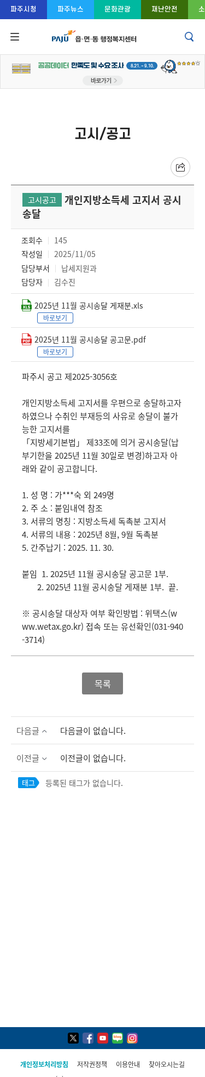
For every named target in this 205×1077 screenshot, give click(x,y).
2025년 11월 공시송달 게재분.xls (88, 305)
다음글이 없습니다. (93, 730)
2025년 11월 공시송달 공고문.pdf (90, 339)
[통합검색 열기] (190, 36)
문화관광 (117, 9)
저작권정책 (92, 1064)
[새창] (73, 1038)
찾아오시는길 (167, 1064)
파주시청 (23, 9)
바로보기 (55, 317)
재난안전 (164, 9)
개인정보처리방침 (44, 1064)
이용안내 (128, 1064)
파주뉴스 (70, 9)
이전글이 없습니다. (93, 757)
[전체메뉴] (13, 36)
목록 (103, 683)
